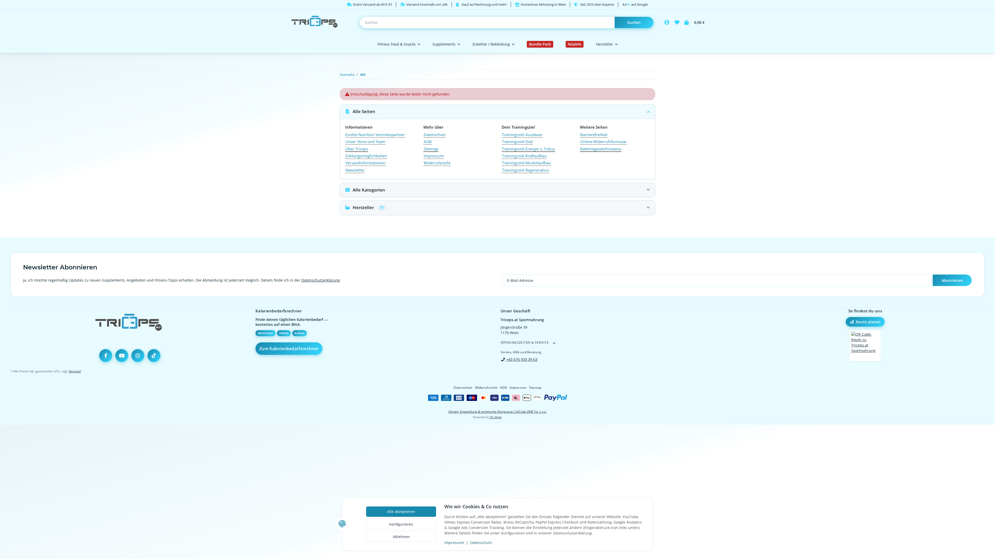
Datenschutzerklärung (320, 280)
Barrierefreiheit (593, 134)
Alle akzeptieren (401, 511)
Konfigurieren (401, 524)
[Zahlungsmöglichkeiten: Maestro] (472, 398)
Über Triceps (356, 148)
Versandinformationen (365, 162)
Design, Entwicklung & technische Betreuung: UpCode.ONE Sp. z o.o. (498, 411)
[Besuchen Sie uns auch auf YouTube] (121, 355)
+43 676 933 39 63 (521, 359)
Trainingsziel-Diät (517, 141)
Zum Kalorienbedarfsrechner (288, 348)
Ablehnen (401, 536)
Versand (75, 371)
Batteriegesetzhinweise (600, 148)
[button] (667, 22)
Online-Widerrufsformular (603, 141)
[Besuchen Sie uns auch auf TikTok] (153, 355)
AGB (428, 141)
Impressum (454, 542)
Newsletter (355, 170)
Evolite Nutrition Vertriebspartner (375, 134)
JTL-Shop (496, 417)
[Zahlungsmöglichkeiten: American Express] (433, 398)
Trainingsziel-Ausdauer (522, 134)
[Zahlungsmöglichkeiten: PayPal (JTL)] (555, 398)
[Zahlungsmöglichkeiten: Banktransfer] (505, 398)
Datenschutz (481, 542)
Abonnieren (952, 280)
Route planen (868, 321)
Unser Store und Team (365, 141)
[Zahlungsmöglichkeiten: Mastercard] (483, 398)
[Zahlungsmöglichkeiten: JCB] (459, 398)
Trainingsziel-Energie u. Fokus (528, 148)
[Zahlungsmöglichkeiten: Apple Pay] (527, 398)
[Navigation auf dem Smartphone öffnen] (865, 345)
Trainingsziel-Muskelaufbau (526, 162)
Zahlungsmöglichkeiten (366, 155)
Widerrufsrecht (437, 162)
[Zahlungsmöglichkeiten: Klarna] (516, 398)
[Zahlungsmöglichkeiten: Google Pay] (537, 398)
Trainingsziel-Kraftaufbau (524, 155)
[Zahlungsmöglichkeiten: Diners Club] (446, 398)
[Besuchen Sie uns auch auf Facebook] (105, 355)
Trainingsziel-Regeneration (525, 170)
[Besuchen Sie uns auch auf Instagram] (137, 355)
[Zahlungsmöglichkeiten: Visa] (494, 398)
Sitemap (431, 148)
